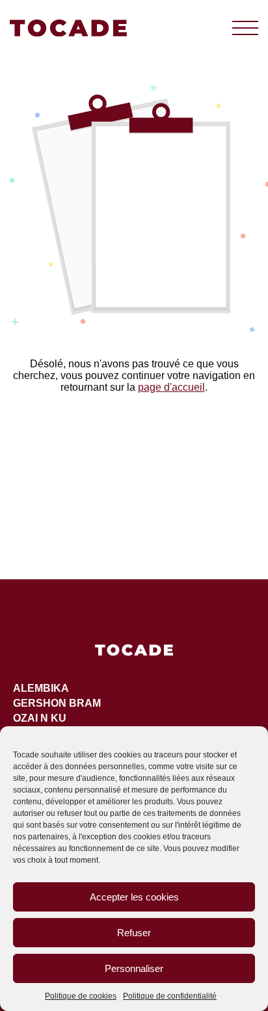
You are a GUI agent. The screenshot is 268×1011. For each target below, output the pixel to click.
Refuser (134, 932)
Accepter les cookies (134, 896)
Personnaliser (134, 968)
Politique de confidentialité (170, 996)
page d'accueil (171, 387)
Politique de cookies (80, 996)
